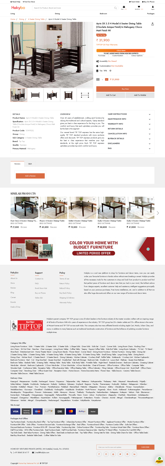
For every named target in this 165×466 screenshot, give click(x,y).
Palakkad (64, 387)
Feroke (95, 384)
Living (13, 13)
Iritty (78, 381)
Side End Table (111, 349)
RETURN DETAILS (115, 128)
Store (13, 283)
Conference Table (29, 368)
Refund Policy (65, 288)
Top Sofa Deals (16, 432)
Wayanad (121, 381)
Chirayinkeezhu (41, 400)
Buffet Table (105, 357)
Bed (28, 360)
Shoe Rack (15, 352)
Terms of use (64, 278)
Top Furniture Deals (18, 422)
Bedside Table (30, 362)
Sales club (39, 297)
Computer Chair (17, 370)
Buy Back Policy (65, 293)
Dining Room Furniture (101, 352)
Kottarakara (88, 397)
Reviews (17, 164)
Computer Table (138, 365)
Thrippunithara (28, 392)
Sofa (30, 346)
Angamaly (101, 389)
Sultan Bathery (16, 384)
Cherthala (121, 395)
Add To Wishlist (140, 95)
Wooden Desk (16, 368)
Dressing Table (42, 362)
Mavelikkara (34, 397)
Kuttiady (54, 384)
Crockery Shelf (94, 357)
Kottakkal (22, 387)
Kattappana (114, 392)
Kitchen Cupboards (141, 357)
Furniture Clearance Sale (87, 430)
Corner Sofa (111, 346)
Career (13, 297)
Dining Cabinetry (66, 357)
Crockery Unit (127, 357)
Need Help (16, 2)
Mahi (115, 381)
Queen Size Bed (54, 360)
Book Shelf (135, 368)
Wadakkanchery (17, 389)
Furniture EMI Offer (18, 424)
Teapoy (84, 349)
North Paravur (90, 389)
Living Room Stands (60, 352)
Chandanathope (130, 397)
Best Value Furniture (31, 432)
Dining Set (141, 352)
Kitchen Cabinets (80, 357)
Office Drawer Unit (122, 368)
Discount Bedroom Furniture (21, 427)
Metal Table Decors (36, 373)
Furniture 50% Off (40, 427)
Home (13, 19)
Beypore (88, 384)
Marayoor (63, 392)
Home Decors (74, 370)
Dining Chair (15, 357)
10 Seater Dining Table (91, 354)
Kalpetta (26, 384)
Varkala (23, 400)
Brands (13, 302)
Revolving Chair (30, 370)
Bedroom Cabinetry (131, 362)
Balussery (71, 384)
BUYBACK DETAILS (116, 138)
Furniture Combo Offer (114, 424)
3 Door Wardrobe (68, 365)
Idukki (56, 392)
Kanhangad (43, 381)
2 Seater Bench (39, 357)
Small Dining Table (109, 354)
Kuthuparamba (96, 381)
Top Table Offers (86, 432)
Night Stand (103, 362)
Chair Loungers (46, 349)
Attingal (119, 397)
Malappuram (133, 384)
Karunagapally (64, 397)
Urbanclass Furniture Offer (76, 422)
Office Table (125, 365)
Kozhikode (35, 384)
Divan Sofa (86, 346)
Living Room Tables (61, 349)
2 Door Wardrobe (52, 365)
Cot (32, 360)
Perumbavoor (147, 389)
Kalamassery (47, 392)
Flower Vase (105, 370)
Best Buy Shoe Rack (18, 435)
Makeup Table (55, 362)
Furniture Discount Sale (46, 424)
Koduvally (115, 384)
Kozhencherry (101, 395)
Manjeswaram (25, 381)
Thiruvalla (72, 395)
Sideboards (116, 357)
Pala (137, 392)
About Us (14, 278)
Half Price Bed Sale (69, 430)
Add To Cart (111, 95)
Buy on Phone (40, 293)
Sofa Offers (31, 424)
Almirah (23, 365)
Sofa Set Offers (131, 424)
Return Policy (64, 283)
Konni (85, 395)
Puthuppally (25, 395)
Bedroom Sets (93, 360)
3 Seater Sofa (63, 346)
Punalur (97, 397)
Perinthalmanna (53, 387)
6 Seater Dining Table (36, 19)
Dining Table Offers (47, 432)
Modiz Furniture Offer (135, 422)
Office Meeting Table (78, 368)
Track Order (135, 2)
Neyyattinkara (66, 400)
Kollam (54, 397)
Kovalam (75, 400)
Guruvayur (28, 389)
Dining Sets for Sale (101, 432)
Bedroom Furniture (18, 360)
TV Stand (148, 349)
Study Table (66, 362)
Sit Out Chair (26, 349)
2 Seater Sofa (51, 346)
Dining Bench (139, 354)
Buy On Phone (149, 2)
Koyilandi (79, 384)
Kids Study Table (78, 362)
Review (13, 288)
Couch (102, 346)
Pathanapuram (77, 397)
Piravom (38, 392)
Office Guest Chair (45, 370)
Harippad (14, 397)
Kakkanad (122, 389)
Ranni (79, 395)
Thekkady (80, 392)
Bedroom (103, 13)
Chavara (105, 397)
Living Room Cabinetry (127, 349)
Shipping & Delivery (67, 297)
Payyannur (60, 381)
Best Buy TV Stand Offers (108, 430)
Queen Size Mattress (136, 360)
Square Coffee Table (96, 349)
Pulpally (142, 381)
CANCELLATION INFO (117, 133)
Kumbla (34, 381)
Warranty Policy (65, 302)
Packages (150, 13)
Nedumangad (53, 400)
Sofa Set (95, 346)
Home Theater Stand (43, 352)
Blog (12, 292)
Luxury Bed (115, 360)
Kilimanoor (15, 400)
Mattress (124, 360)
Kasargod (14, 381)
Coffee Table (75, 349)
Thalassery (107, 381)
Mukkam (124, 384)
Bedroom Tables (17, 362)
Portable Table (91, 362)
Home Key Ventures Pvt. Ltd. (28, 463)
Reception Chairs (60, 370)
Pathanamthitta (61, 395)
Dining (57, 13)
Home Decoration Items (90, 370)
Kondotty (14, 387)
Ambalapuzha (143, 395)
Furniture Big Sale (68, 427)
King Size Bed (41, 360)
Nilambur (143, 384)
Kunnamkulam (139, 387)
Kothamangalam (134, 389)
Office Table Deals (141, 432)
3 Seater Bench (52, 357)
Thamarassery (105, 384)
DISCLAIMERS (114, 143)
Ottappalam (93, 387)
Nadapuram (44, 384)
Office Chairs (146, 368)
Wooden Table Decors (19, 373)
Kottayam (123, 392)
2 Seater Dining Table (19, 354)
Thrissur (129, 387)
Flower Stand (74, 352)
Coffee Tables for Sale (52, 435)
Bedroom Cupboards (36, 365)
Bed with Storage (79, 360)
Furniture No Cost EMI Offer (130, 430)
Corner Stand (86, 352)
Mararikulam (131, 395)
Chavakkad (38, 389)
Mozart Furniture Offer (96, 422)
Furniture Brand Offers (95, 424)
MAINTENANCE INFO (117, 119)
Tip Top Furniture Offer (56, 422)
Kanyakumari (96, 400)
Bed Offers (81, 424)
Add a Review (30, 176)
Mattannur (85, 381)
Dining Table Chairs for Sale (121, 432)
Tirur (36, 387)
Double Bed (66, 360)
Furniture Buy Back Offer (36, 422)
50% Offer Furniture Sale (33, 430)
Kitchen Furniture (118, 352)
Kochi (115, 389)
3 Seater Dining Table (37, 354)
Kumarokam (15, 395)
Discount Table (54, 427)
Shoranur (102, 387)
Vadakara (62, 384)
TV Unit (140, 349)
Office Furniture (113, 365)
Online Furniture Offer (85, 427)
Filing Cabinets (107, 368)
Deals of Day (15, 307)
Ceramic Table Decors (131, 370)
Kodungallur (59, 389)
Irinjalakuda (70, 389)
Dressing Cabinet (146, 362)
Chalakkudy (48, 389)
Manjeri (30, 387)
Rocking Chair (139, 346)
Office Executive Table (60, 368)
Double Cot (104, 360)
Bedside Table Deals (34, 435)
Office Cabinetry (94, 368)
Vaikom (131, 392)
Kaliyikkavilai (85, 400)
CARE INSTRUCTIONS (117, 114)
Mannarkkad (74, 387)
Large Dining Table (125, 354)
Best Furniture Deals (52, 430)
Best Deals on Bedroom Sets (67, 432)
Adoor (91, 395)
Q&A (30, 164)
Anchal (112, 397)
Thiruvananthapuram (145, 397)
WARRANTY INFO (115, 124)
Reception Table (44, 368)
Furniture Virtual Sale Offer (120, 427)
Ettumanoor (145, 392)
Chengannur (24, 397)
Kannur (52, 381)
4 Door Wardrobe (83, 365)
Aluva (109, 389)
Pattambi (84, 387)
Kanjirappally (49, 395)
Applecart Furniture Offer (116, 422)
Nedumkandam (102, 392)
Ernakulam (80, 389)
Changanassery (37, 395)
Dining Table (131, 352)
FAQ (110, 148)
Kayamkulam (45, 397)
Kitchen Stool (27, 357)
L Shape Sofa (75, 346)
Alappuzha (112, 395)
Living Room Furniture (19, 346)
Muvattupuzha (16, 392)
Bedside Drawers (115, 362)
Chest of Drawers (98, 365)
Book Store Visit (41, 288)
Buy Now (125, 89)
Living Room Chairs (125, 346)
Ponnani (43, 387)
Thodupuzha (90, 392)
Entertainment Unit (27, 352)
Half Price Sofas (17, 430)
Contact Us (39, 278)
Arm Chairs (15, 349)
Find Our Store (29, 2)
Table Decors (117, 370)
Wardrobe (14, 365)
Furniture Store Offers (141, 427)
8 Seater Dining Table (73, 354)
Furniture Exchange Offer (65, 424)
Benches (35, 349)
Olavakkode (119, 387)
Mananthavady (132, 381)
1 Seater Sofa (39, 346)
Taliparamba (70, 381)
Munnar (72, 392)
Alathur (110, 387)
